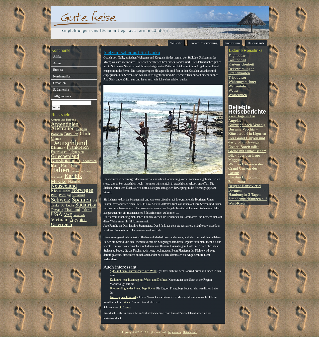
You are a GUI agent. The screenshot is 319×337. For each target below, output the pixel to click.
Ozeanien (59, 83)
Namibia (74, 181)
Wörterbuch (238, 95)
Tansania (57, 210)
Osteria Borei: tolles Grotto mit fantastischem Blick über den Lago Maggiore (247, 153)
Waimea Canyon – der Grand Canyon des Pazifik (245, 168)
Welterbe (176, 43)
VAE (68, 214)
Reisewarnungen (241, 69)
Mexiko (59, 181)
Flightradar (237, 55)
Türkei (87, 209)
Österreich (61, 224)
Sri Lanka (125, 307)
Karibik (73, 176)
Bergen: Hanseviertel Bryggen (244, 188)
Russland (78, 195)
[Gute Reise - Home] (159, 37)
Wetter (234, 90)
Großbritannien (65, 160)
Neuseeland (64, 186)
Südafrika (85, 205)
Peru (54, 195)
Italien (60, 170)
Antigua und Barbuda (63, 119)
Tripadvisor (237, 77)
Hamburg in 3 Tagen (245, 194)
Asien (127, 301)
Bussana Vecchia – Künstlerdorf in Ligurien (247, 131)
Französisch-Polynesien (67, 152)
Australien (63, 128)
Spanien (81, 199)
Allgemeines (62, 96)
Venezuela (79, 215)
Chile (85, 133)
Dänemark (58, 147)
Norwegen (82, 190)
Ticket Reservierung (204, 43)
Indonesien (89, 161)
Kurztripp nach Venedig (247, 125)
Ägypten (78, 219)
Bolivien (57, 134)
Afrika (57, 56)
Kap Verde (57, 177)
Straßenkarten (239, 73)
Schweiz (60, 200)
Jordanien (85, 171)
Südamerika (61, 89)
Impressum (232, 43)
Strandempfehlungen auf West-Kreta (247, 201)
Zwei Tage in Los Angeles (241, 118)
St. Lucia (67, 205)
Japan (75, 171)
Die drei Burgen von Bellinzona (244, 179)
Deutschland (69, 143)
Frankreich (78, 147)
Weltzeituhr (237, 86)
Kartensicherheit (241, 64)
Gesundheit (237, 60)
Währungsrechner (242, 81)
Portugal (65, 195)
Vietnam (60, 219)
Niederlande (60, 190)
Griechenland (65, 156)
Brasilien (71, 134)
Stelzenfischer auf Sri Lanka (132, 52)
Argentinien (65, 124)
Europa (58, 69)
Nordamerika (62, 76)
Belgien (81, 129)
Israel (75, 166)
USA (57, 214)
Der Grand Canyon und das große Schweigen (246, 140)
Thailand (72, 209)
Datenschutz (256, 43)
